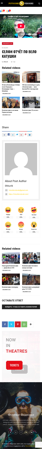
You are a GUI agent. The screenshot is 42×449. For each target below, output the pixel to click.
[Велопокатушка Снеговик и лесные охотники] (31, 258)
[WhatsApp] (24, 324)
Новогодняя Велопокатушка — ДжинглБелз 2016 (10, 267)
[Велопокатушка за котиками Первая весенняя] (11, 102)
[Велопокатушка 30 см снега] (31, 102)
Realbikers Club (7, 43)
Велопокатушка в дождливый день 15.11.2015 (30, 288)
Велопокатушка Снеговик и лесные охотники (30, 267)
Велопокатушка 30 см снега (30, 110)
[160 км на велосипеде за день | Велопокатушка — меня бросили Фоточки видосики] (31, 77)
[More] (31, 324)
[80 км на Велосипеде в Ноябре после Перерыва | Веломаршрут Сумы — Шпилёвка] (11, 77)
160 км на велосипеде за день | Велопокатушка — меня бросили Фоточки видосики (31, 87)
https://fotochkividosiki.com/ (19, 194)
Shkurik (6, 62)
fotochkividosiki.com (31, 446)
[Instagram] (16, 432)
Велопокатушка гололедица (10, 287)
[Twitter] (11, 324)
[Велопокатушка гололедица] (11, 279)
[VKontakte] (32, 432)
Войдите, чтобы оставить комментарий (21, 307)
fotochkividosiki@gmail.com (18, 190)
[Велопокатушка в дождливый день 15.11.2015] (31, 279)
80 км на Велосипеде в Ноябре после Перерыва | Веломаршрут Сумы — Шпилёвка (11, 88)
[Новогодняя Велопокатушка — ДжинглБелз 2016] (11, 258)
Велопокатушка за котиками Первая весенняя (10, 111)
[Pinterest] (18, 324)
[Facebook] (5, 324)
